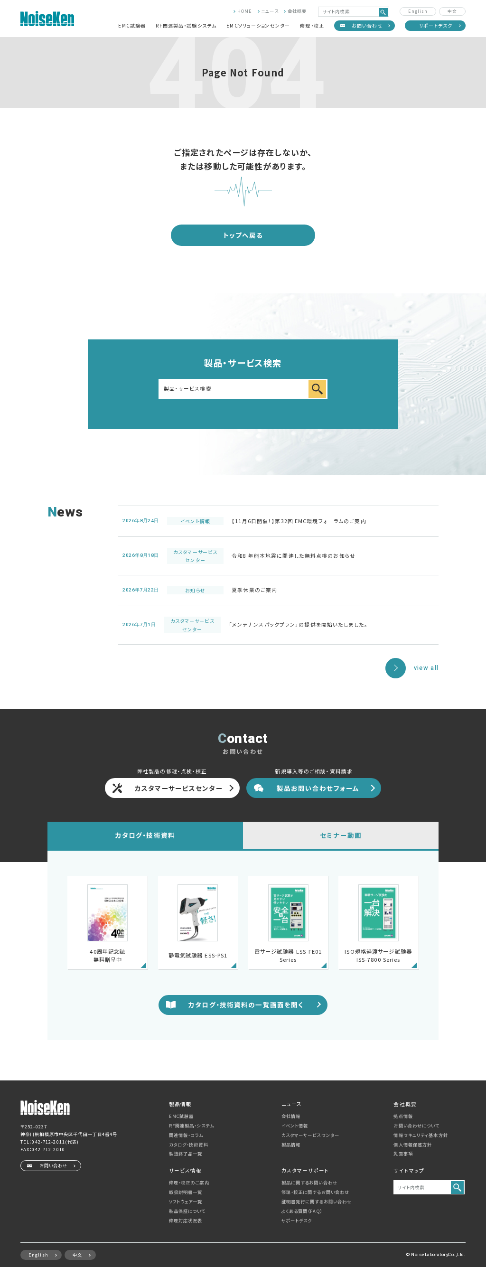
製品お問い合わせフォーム (318, 788)
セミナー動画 (341, 835)
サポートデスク (436, 25)
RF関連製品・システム (191, 1125)
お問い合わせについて (416, 1125)
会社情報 (290, 1116)
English (418, 11)
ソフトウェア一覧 (186, 1201)
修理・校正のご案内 (189, 1182)
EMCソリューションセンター (258, 25)
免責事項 (402, 1153)
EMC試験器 (132, 25)
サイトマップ (408, 1170)
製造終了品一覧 (186, 1153)
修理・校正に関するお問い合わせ (315, 1192)
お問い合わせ (367, 25)
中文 (452, 11)
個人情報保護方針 (412, 1144)
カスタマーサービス (310, 1135)
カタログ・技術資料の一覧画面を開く (246, 1004)
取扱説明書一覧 (186, 1192)
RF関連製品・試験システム (186, 25)
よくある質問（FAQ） (301, 1211)
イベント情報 (294, 1125)
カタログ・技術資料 (145, 835)
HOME (244, 11)
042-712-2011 (48, 1141)
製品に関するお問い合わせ (309, 1182)
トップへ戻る (243, 235)
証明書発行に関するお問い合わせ (316, 1201)
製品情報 (290, 1144)
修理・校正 (312, 25)
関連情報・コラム (186, 1135)
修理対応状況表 (186, 1220)
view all (426, 668)
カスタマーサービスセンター (179, 788)
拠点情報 (402, 1116)
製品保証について (187, 1211)
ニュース (269, 11)
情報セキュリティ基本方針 (420, 1135)
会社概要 (297, 11)
